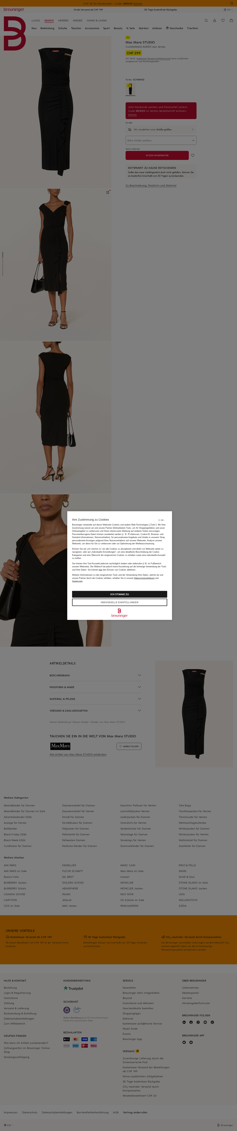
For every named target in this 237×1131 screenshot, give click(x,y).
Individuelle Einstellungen (119, 602)
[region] (119, 565)
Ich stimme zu (119, 594)
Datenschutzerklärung (144, 578)
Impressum (77, 581)
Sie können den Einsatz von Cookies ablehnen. (112, 569)
